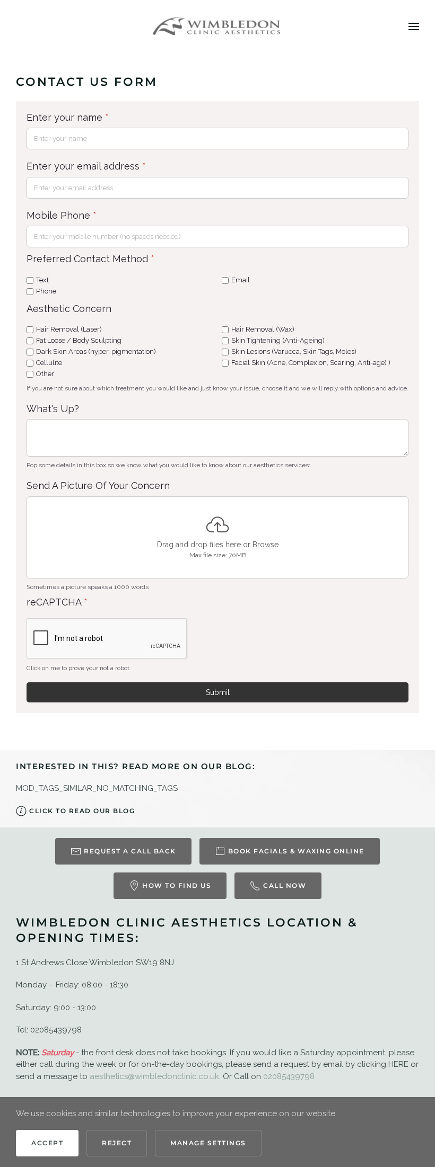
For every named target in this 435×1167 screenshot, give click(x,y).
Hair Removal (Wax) (262, 329)
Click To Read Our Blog (82, 811)
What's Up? (53, 408)
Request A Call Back (130, 851)
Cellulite (49, 363)
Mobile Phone (62, 215)
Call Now (284, 885)
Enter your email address (86, 166)
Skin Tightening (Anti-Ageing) (278, 340)
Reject (117, 1143)
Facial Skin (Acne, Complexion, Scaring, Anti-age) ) (310, 363)
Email (240, 280)
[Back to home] (217, 26)
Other (45, 373)
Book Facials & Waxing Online (296, 851)
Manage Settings (208, 1143)
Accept (47, 1143)
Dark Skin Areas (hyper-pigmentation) (96, 351)
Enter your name (68, 117)
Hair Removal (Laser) (69, 329)
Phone (46, 291)
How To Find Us (176, 885)
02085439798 (289, 1076)
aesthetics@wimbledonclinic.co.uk (154, 1076)
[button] (413, 26)
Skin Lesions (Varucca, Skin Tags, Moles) (293, 351)
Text (42, 280)
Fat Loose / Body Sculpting (78, 340)
